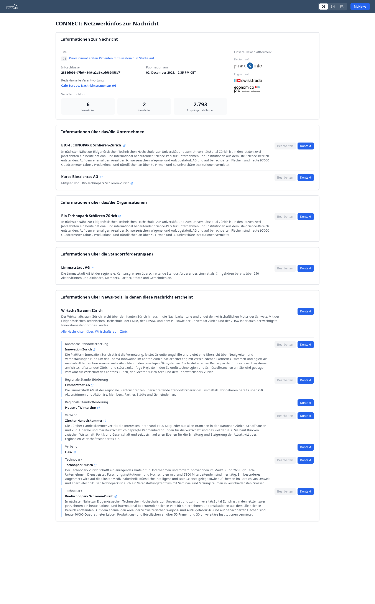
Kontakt (305, 146)
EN (333, 6)
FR (342, 6)
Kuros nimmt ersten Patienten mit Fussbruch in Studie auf (111, 58)
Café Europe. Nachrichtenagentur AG (88, 85)
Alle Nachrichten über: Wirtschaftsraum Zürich (95, 331)
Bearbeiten (285, 146)
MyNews (360, 6)
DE (324, 6)
